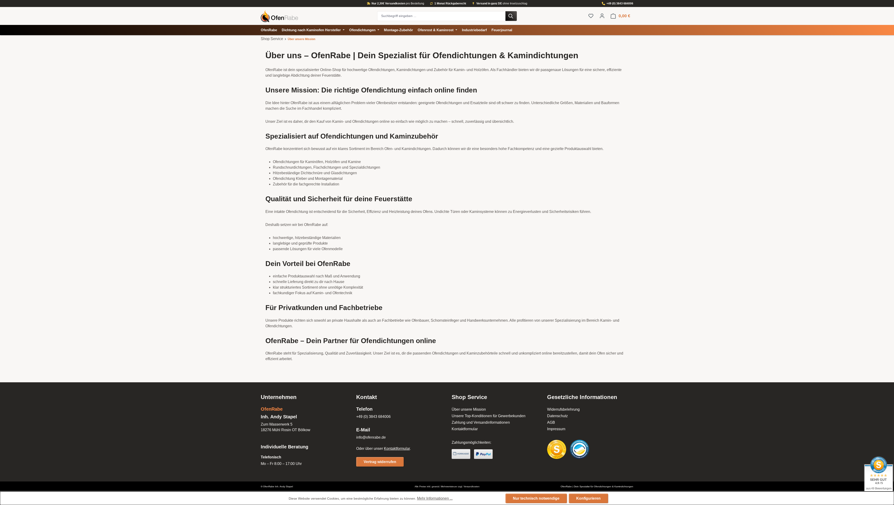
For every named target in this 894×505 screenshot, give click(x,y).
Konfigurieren (588, 498)
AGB (551, 422)
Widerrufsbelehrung (563, 409)
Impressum (556, 429)
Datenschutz (557, 416)
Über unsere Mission (469, 409)
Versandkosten (472, 486)
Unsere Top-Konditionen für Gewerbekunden (488, 416)
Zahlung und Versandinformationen (481, 422)
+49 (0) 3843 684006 (619, 3)
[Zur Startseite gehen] (316, 16)
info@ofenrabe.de (371, 437)
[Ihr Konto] (602, 15)
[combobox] (441, 16)
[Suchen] (511, 16)
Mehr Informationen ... (435, 498)
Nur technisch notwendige (536, 498)
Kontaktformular (397, 448)
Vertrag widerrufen (380, 462)
